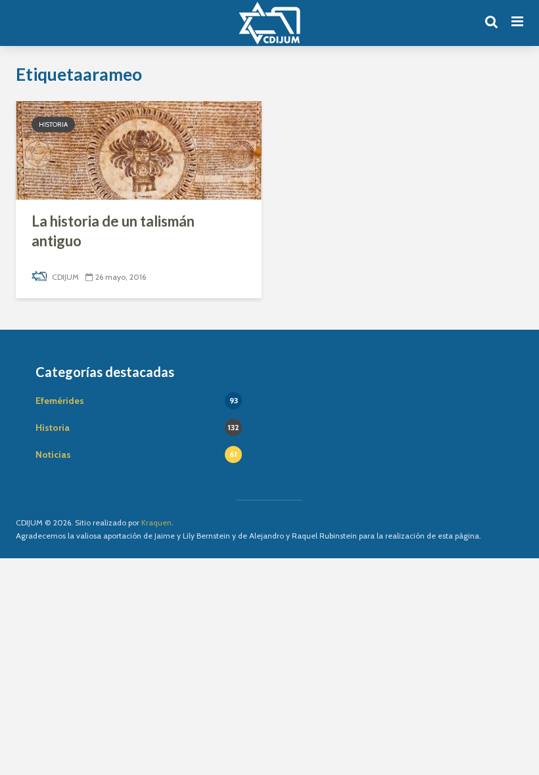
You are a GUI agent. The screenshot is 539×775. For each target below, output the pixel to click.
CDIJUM (64, 277)
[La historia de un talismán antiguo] (139, 149)
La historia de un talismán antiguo (113, 231)
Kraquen (156, 522)
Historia (53, 124)
